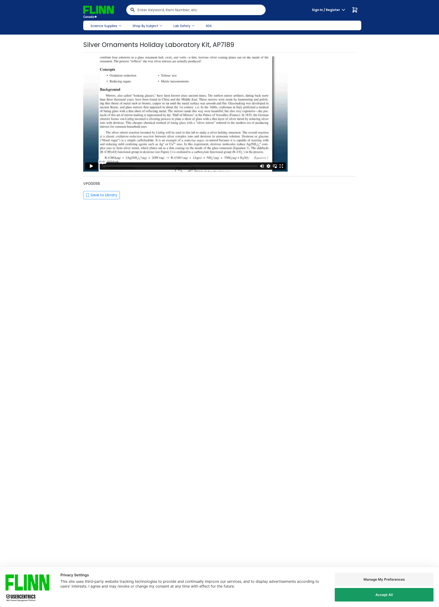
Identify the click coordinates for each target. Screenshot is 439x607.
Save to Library (104, 195)
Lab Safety (182, 26)
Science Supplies (104, 26)
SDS (209, 26)
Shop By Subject (145, 26)
